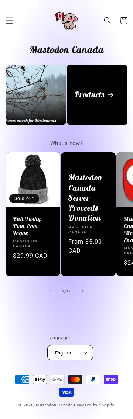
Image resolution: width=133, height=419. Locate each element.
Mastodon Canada (54, 405)
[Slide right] (83, 291)
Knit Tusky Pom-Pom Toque (27, 225)
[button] (9, 21)
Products (89, 95)
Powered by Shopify (94, 405)
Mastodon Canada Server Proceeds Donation (85, 198)
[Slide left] (50, 291)
